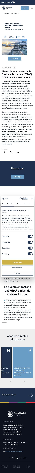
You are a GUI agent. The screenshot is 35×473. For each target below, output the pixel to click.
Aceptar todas (17, 262)
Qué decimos (8, 13)
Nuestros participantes (10, 429)
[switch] (30, 242)
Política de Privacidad (16, 466)
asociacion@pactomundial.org (14, 451)
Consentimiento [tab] (7, 204)
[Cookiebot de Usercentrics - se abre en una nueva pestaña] (21, 198)
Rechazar (17, 273)
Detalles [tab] (18, 204)
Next (24, 381)
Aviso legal (28, 466)
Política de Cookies (5, 466)
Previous (11, 381)
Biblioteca (15, 13)
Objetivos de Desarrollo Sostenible (13, 427)
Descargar (14, 58)
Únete (24, 8)
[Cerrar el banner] (32, 198)
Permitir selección (17, 267)
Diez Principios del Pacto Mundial (13, 425)
